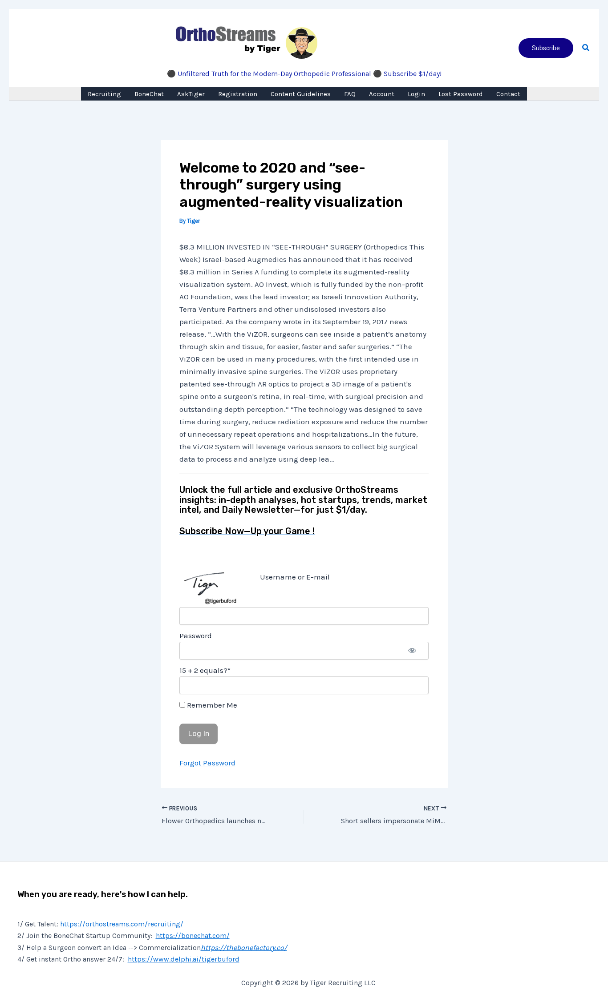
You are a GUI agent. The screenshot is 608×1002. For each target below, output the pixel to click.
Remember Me (211, 704)
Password (195, 635)
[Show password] (412, 651)
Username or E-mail (295, 576)
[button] (546, 48)
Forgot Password (207, 762)
